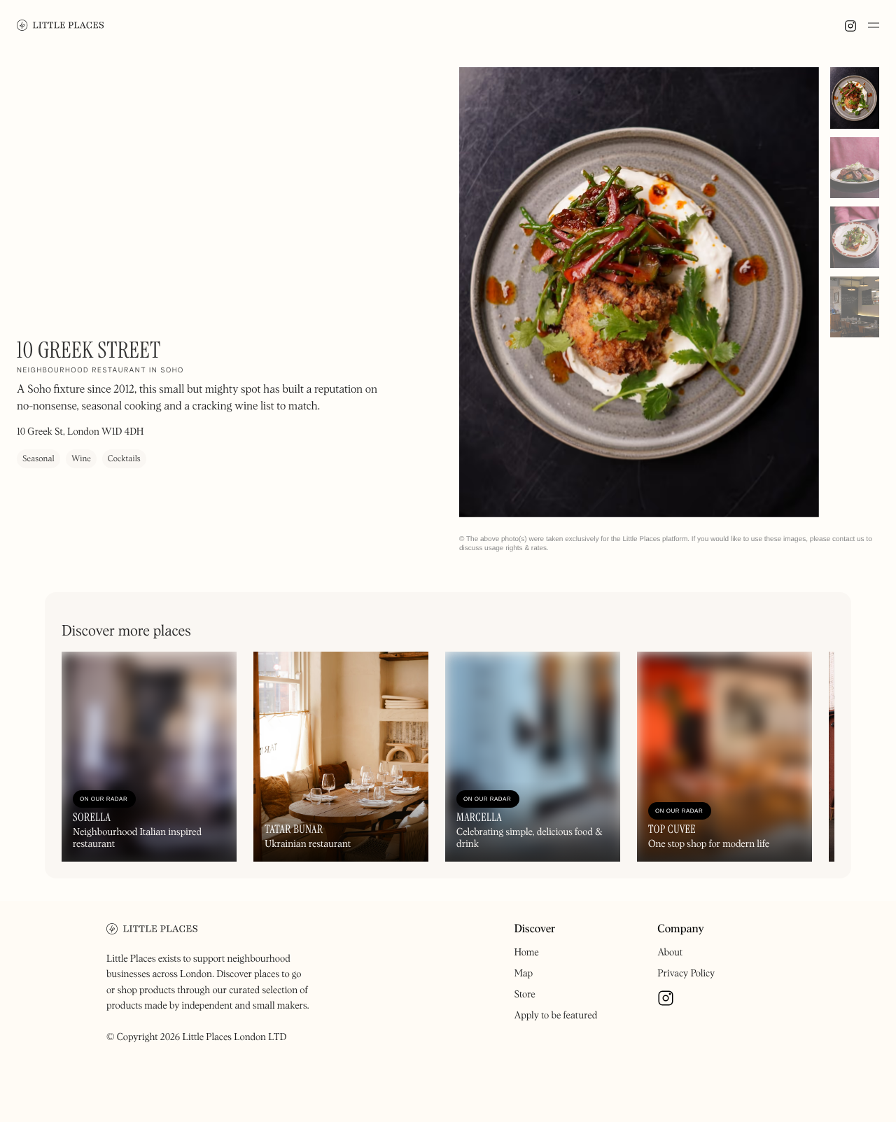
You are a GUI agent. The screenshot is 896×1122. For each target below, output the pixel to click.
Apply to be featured (555, 1016)
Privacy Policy (686, 974)
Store (524, 995)
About (669, 953)
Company (680, 929)
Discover (534, 929)
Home (526, 953)
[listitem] (639, 292)
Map (523, 974)
